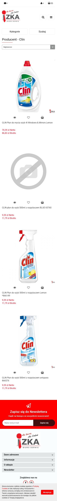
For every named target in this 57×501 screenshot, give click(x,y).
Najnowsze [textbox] (7, 47)
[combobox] (28, 47)
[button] (50, 3)
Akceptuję (47, 492)
